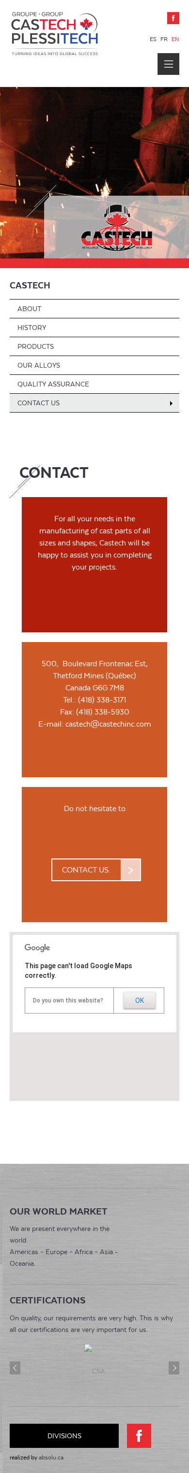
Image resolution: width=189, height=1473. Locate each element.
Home (54, 49)
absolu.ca (51, 1457)
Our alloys (38, 365)
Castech (30, 285)
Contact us (38, 403)
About (29, 309)
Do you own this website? (68, 1000)
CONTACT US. (86, 869)
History (31, 327)
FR (164, 39)
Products (35, 346)
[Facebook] (173, 18)
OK (139, 1000)
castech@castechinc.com (108, 724)
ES (154, 39)
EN (175, 39)
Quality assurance (53, 384)
